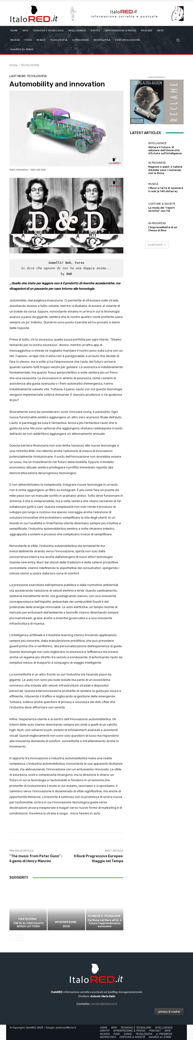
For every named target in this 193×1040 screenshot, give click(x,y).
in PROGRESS (157, 163)
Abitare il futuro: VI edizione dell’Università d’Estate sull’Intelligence (165, 150)
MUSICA (153, 184)
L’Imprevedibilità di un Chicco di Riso (162, 229)
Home (13, 65)
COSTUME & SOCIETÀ (161, 204)
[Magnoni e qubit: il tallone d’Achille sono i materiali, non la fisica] (138, 168)
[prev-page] (12, 938)
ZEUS (66, 926)
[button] (178, 40)
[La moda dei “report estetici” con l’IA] (138, 207)
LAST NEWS (17, 75)
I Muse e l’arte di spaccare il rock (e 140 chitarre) (165, 190)
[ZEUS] (66, 907)
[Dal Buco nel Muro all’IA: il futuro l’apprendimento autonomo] (104, 907)
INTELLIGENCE (157, 143)
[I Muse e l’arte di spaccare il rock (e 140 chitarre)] (138, 188)
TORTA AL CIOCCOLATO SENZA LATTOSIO (28, 925)
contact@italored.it (103, 1004)
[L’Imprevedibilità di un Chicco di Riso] (138, 227)
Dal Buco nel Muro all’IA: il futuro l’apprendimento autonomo (104, 923)
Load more (155, 245)
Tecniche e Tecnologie (104, 916)
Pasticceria (27, 919)
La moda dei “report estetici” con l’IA (161, 209)
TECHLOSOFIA (30, 65)
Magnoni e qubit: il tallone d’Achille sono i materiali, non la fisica (165, 170)
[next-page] (20, 938)
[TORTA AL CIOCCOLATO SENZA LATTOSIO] (28, 907)
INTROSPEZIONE (65, 922)
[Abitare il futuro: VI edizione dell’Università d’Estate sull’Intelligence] (138, 149)
